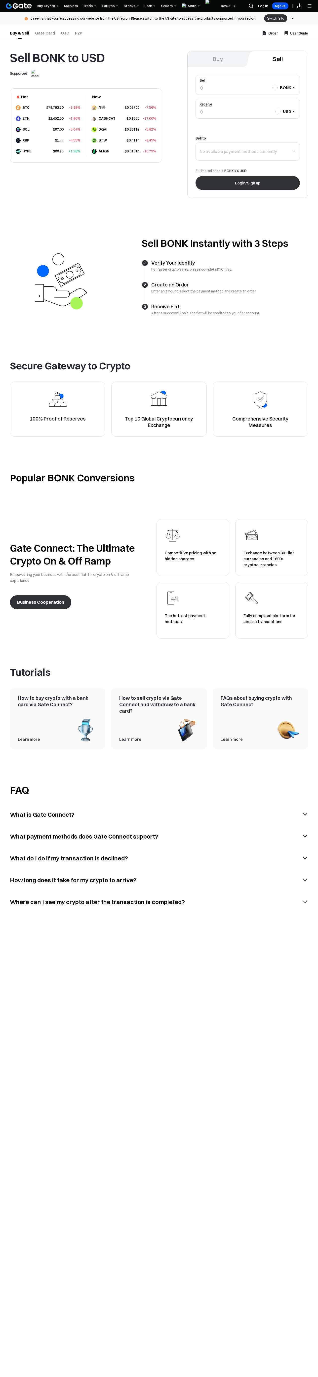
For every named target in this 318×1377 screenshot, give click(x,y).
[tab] (19, 33)
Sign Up (280, 6)
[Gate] (19, 6)
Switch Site (275, 18)
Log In (263, 6)
